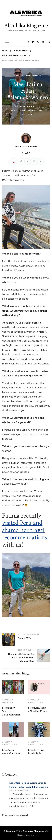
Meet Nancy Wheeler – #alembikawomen (11, 711)
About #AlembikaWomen (27, 75)
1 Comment (28, 114)
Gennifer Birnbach (27, 106)
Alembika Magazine (26, 25)
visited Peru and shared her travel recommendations (24, 530)
